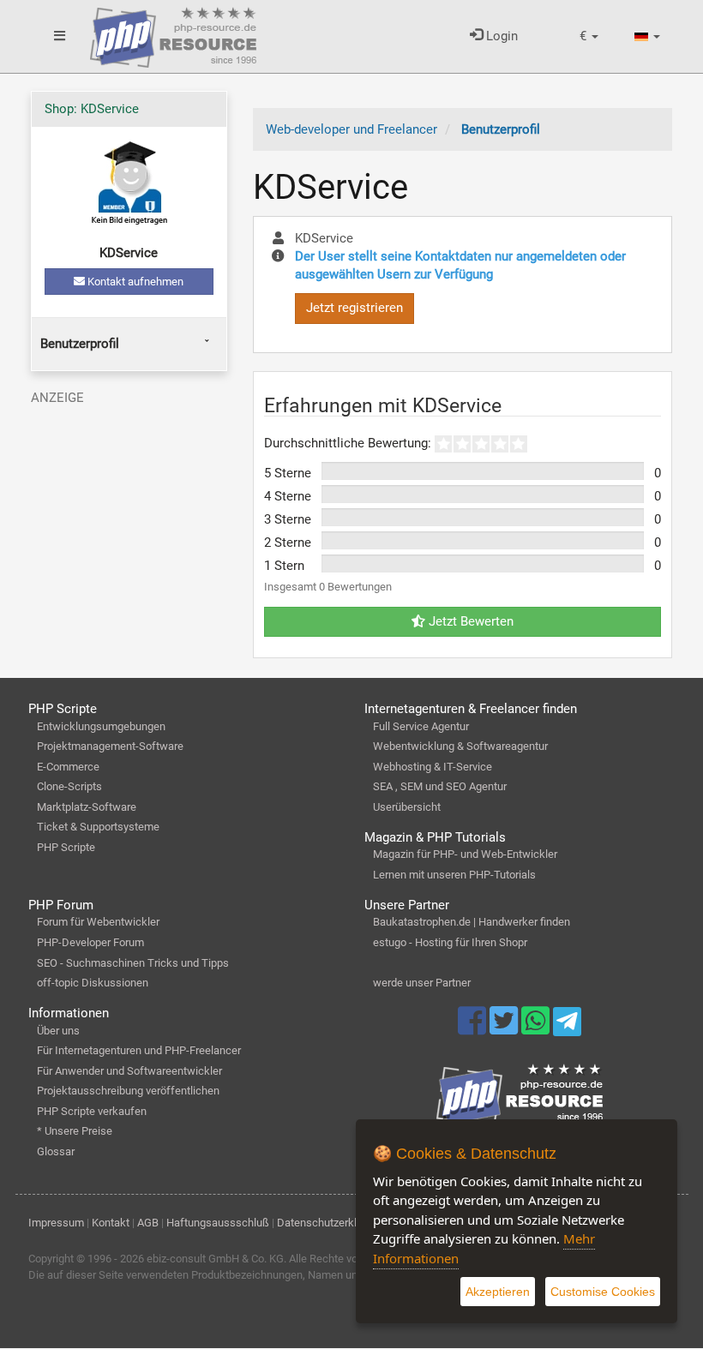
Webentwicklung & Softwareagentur (460, 746)
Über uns (58, 1030)
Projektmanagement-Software (110, 746)
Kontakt (110, 1222)
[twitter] (505, 1028)
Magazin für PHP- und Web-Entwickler (465, 854)
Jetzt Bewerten (469, 621)
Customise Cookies (602, 1291)
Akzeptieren (498, 1291)
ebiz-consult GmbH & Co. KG (215, 1258)
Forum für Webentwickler (98, 921)
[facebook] (474, 1028)
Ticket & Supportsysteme (98, 826)
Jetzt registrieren (354, 307)
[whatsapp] (537, 1028)
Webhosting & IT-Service (432, 766)
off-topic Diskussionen (92, 982)
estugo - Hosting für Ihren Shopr (450, 942)
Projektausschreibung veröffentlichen (128, 1090)
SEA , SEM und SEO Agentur (440, 786)
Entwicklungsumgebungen (101, 726)
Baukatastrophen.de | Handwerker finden (471, 921)
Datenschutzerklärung (330, 1222)
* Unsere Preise (74, 1130)
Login (500, 36)
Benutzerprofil (79, 343)
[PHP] (173, 34)
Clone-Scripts (69, 786)
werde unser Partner (422, 982)
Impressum (56, 1222)
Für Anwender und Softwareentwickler (129, 1070)
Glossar (56, 1151)
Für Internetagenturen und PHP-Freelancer (139, 1050)
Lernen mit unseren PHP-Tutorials (454, 874)
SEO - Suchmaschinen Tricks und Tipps (133, 962)
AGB (148, 1222)
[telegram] (567, 1026)
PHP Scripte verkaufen (92, 1111)
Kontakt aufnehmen (134, 281)
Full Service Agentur (421, 726)
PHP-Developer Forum (90, 942)
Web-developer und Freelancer (351, 129)
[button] (589, 36)
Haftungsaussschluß (217, 1222)
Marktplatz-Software (86, 806)
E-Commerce (68, 766)
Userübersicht (407, 806)
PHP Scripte (66, 847)
